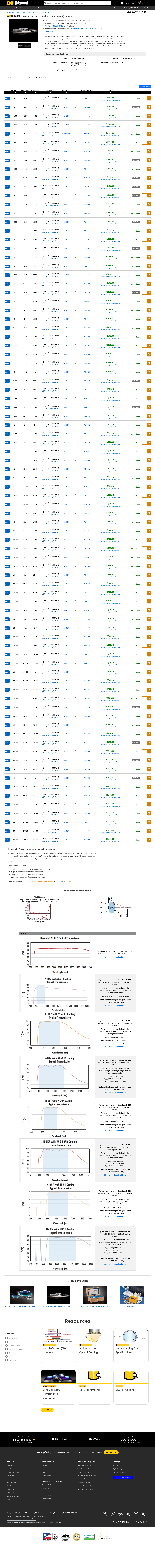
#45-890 (87, 637)
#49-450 (87, 125)
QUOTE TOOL (128, 1439)
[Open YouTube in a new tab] (120, 1514)
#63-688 (87, 751)
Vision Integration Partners (86, 1469)
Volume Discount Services (85, 1472)
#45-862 (87, 222)
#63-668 (87, 354)
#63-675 (87, 513)
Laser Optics (46, 1492)
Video (11, 1353)
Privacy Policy (11, 1516)
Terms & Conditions (33, 1516)
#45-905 (87, 804)
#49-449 (87, 116)
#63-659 (87, 160)
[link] (143, 2)
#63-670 (87, 372)
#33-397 (87, 689)
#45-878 (87, 434)
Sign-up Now (111, 1452)
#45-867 (87, 266)
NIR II (96, 28)
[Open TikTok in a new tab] (143, 1514)
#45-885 (87, 557)
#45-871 (87, 301)
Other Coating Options (51, 100)
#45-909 (87, 839)
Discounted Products (84, 1482)
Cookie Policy (21, 1516)
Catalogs (116, 1465)
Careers (9, 1479)
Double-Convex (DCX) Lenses (41, 12)
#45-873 (87, 389)
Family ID (131, 12)
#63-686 (87, 734)
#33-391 (87, 398)
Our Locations (11, 1475)
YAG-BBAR (49, 31)
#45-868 (87, 275)
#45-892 (87, 654)
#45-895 (87, 681)
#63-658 (87, 151)
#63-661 (87, 178)
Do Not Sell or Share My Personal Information (48, 1518)
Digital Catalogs (118, 1469)
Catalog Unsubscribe (119, 1472)
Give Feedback (46, 1475)
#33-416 (87, 795)
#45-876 (87, 416)
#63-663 (87, 310)
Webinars (12, 1360)
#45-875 (87, 407)
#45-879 (87, 442)
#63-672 (87, 469)
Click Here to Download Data (115, 957)
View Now (58, 1354)
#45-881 (87, 478)
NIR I (92, 28)
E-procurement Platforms (85, 1489)
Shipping (45, 1465)
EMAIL (96, 1438)
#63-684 (87, 698)
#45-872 (87, 381)
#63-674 (87, 504)
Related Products (42, 78)
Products (8, 78)
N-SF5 (66, 98)
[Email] (142, 12)
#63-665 (87, 328)
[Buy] (149, 98)
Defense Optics (46, 1498)
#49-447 (87, 98)
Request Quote (115, 100)
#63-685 (87, 716)
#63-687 (87, 742)
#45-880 (87, 460)
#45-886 (87, 566)
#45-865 (87, 248)
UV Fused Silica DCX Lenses (55, 26)
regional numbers (26, 1442)
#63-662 (87, 186)
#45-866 (87, 257)
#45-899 (87, 725)
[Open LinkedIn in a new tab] (128, 1514)
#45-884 (87, 531)
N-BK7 (66, 107)
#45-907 (87, 822)
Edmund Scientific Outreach (86, 1486)
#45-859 (87, 195)
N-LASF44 (66, 134)
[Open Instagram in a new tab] (136, 1514)
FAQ (10, 1356)
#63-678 (87, 539)
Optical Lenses (27, 12)
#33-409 (87, 778)
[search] (77, 3)
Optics (18, 12)
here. (70, 881)
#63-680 (87, 575)
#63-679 (87, 548)
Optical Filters (46, 1488)
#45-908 (87, 831)
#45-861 (87, 213)
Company (42, 8)
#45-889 (87, 628)
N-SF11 (66, 442)
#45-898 (87, 707)
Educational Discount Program (87, 1475)
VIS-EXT (103, 28)
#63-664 (87, 319)
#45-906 (87, 813)
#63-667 (87, 345)
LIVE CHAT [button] (61, 1439)
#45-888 (87, 619)
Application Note (15, 1338)
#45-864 (87, 239)
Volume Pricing (105, 100)
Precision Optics (47, 1485)
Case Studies (11, 1486)
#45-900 (87, 760)
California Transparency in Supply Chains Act (21, 1520)
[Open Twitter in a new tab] (113, 1514)
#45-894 (87, 672)
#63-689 (87, 787)
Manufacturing (22, 8)
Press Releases (11, 1482)
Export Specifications (145, 86)
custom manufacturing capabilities (38, 881)
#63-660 (87, 169)
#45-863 (87, 231)
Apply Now (122, 1478)
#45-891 (87, 645)
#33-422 (87, 769)
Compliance (10, 1489)
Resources (56, 78)
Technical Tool (14, 1345)
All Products (10, 12)
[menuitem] (12, 8)
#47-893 (87, 134)
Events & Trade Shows (13, 1472)
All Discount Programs (84, 1465)
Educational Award (83, 1479)
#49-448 (87, 107)
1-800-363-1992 (134, 8)
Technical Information (23, 78)
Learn (34, 8)
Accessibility (44, 1516)
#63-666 (87, 337)
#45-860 (87, 204)
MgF (82, 28)
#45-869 (87, 284)
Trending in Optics (16, 1349)
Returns (44, 1469)
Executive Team (11, 1469)
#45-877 (87, 425)
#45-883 (87, 522)
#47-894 (87, 142)
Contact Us (145, 8)
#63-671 (87, 451)
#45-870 (87, 292)
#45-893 (87, 663)
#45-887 (87, 601)
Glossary (12, 1342)
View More (47, 1410)
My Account (129, 3)
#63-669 (87, 363)
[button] (135, 8)
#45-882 (87, 495)
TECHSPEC (10, 1493)
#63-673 (87, 487)
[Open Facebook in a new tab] (105, 1514)
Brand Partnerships (13, 1496)
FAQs (43, 1472)
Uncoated (75, 28)
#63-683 (87, 610)
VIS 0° (87, 28)
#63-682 (87, 592)
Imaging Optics (47, 1495)
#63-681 (87, 584)
